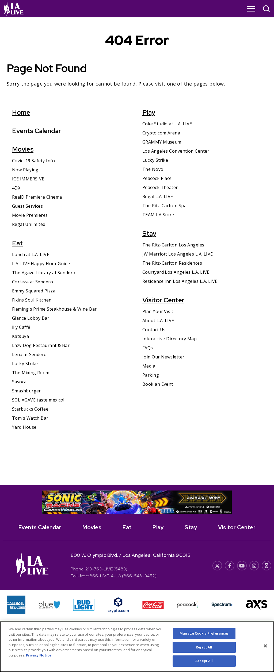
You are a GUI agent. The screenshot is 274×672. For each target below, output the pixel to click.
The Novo (152, 169)
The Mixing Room (31, 373)
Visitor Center (163, 300)
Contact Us (154, 330)
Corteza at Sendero (32, 282)
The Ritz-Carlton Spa (164, 205)
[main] (137, 251)
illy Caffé (21, 327)
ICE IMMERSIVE (28, 179)
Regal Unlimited (28, 224)
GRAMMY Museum (161, 142)
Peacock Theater (160, 187)
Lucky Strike (25, 363)
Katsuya (20, 336)
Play (148, 112)
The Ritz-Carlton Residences (172, 263)
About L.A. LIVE (158, 320)
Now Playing (25, 170)
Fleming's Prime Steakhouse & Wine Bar (54, 309)
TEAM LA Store (158, 215)
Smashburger (26, 391)
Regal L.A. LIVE (157, 196)
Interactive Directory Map (169, 339)
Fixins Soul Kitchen (32, 300)
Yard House (24, 427)
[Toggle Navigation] (251, 8)
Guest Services (27, 206)
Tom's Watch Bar (30, 418)
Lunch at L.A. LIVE (30, 254)
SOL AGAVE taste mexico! (38, 400)
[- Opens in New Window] (137, 502)
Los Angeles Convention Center (175, 151)
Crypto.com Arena (161, 133)
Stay (149, 233)
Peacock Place (157, 178)
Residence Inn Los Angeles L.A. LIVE (180, 281)
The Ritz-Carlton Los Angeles (173, 245)
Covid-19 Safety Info (33, 161)
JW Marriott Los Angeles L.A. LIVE (177, 254)
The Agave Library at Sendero (43, 273)
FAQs (147, 348)
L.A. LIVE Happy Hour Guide (41, 264)
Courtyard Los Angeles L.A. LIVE (176, 272)
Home (21, 112)
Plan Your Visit (157, 311)
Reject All (204, 647)
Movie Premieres (30, 215)
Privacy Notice (38, 655)
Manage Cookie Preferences (204, 633)
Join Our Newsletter (163, 357)
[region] (137, 646)
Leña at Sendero (29, 354)
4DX (16, 188)
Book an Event (157, 384)
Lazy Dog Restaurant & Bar (41, 345)
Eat (17, 243)
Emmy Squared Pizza (33, 291)
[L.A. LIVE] (14, 8)
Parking (150, 375)
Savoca (19, 382)
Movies (22, 149)
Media (148, 366)
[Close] (265, 646)
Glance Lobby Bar (30, 318)
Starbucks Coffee (30, 409)
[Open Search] (266, 9)
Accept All (204, 660)
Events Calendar (36, 131)
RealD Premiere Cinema (37, 197)
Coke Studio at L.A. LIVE (167, 124)
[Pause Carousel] (224, 498)
